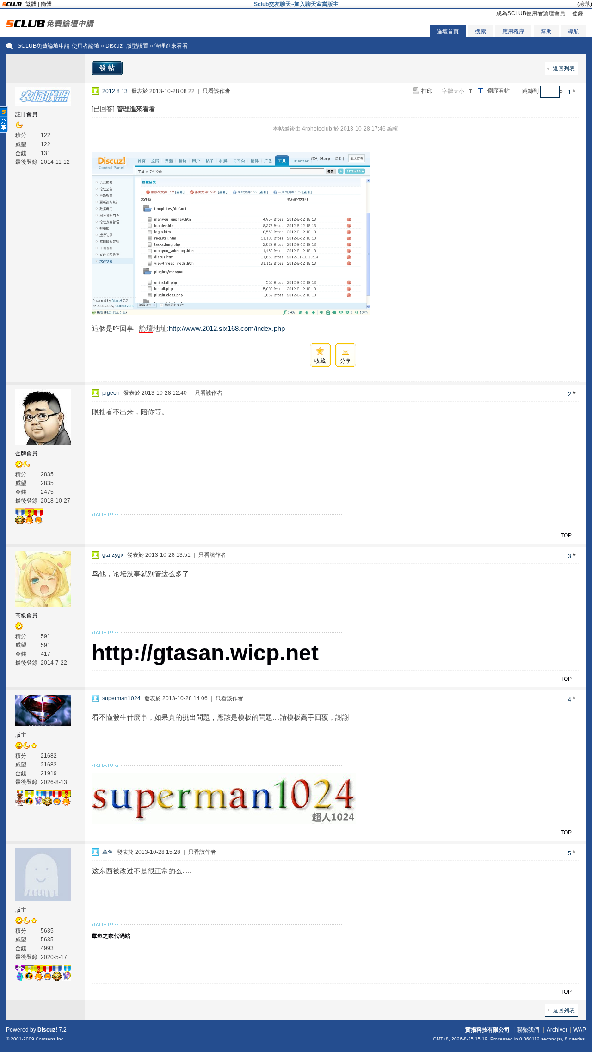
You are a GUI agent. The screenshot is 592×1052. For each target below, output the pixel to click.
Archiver (557, 1030)
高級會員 (26, 615)
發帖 (108, 67)
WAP (580, 1030)
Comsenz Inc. (50, 1038)
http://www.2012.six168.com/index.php (227, 328)
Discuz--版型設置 (126, 46)
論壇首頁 (448, 31)
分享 (345, 361)
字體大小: (454, 91)
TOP (566, 535)
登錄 (577, 13)
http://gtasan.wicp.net (205, 653)
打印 (426, 91)
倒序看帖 (498, 90)
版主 (20, 735)
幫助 (546, 31)
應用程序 (513, 31)
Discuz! (47, 1030)
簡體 (46, 4)
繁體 (31, 4)
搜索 (480, 31)
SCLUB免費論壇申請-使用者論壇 (58, 46)
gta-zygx (112, 555)
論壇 (146, 328)
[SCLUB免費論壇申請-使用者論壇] (50, 25)
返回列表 (564, 68)
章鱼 (107, 852)
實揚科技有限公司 (487, 1030)
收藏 (320, 361)
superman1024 (121, 698)
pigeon (111, 393)
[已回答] (103, 108)
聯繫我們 (528, 1030)
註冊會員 (26, 114)
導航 (573, 31)
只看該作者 (216, 91)
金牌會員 (26, 453)
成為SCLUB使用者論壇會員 (530, 13)
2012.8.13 (115, 91)
